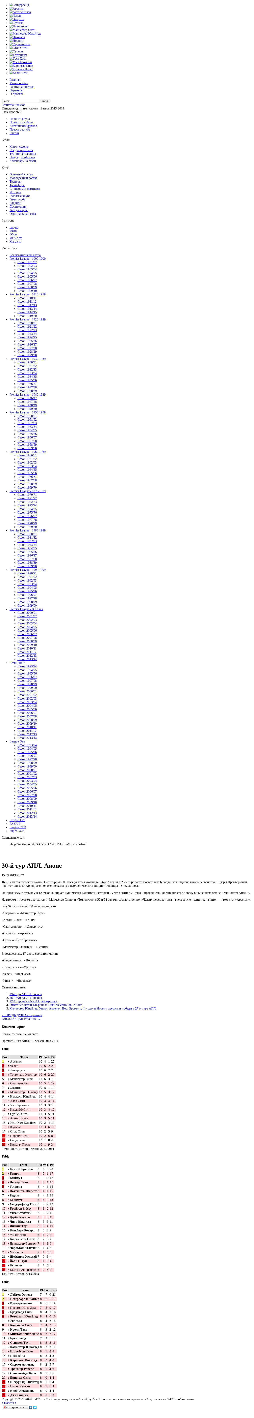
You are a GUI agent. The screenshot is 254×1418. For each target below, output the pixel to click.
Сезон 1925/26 (27, 341)
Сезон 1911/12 (27, 301)
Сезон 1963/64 (27, 466)
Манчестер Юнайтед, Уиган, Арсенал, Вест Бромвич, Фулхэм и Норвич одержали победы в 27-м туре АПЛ (83, 1008)
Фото (13, 230)
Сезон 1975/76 (27, 512)
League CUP (18, 827)
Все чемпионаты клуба (25, 255)
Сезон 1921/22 (27, 326)
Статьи (14, 133)
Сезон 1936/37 (27, 383)
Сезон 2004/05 (27, 627)
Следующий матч (21, 150)
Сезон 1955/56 (27, 434)
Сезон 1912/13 (27, 305)
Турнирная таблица (23, 153)
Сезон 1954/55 (27, 430)
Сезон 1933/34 (27, 373)
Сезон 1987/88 (27, 559)
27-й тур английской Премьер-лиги (33, 1001)
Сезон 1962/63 (27, 462)
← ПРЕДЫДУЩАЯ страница (22, 1015)
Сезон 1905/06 (27, 276)
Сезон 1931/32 (27, 366)
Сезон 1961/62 (27, 459)
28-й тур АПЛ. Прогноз (26, 997)
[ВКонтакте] (31, 1407)
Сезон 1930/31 (27, 362)
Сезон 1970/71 (27, 494)
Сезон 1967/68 (27, 480)
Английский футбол (23, 126)
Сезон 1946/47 (27, 398)
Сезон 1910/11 (27, 298)
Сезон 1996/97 (27, 594)
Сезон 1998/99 (27, 602)
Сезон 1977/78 (27, 519)
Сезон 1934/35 (27, 376)
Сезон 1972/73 (27, 501)
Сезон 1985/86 (27, 552)
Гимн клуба (17, 199)
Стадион (15, 203)
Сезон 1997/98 (27, 598)
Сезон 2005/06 (27, 630)
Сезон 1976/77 (27, 516)
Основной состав (21, 174)
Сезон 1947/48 (27, 401)
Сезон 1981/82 (27, 537)
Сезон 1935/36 (27, 380)
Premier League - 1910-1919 (28, 294)
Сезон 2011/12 (27, 652)
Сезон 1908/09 (27, 287)
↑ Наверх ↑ (9, 1402)
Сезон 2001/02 (27, 616)
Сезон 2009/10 (27, 645)
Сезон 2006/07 (27, 634)
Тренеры (15, 181)
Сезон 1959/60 (27, 448)
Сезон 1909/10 (27, 290)
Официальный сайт (23, 213)
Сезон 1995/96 (27, 591)
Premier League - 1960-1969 (28, 451)
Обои (13, 234)
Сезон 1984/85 (27, 548)
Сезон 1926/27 (27, 344)
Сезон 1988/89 (27, 562)
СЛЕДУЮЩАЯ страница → (21, 1018)
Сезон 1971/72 (27, 498)
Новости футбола (21, 122)
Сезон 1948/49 (27, 405)
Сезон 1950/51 (27, 416)
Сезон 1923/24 (27, 333)
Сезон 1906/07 (27, 280)
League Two (17, 820)
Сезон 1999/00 (27, 605)
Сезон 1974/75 (27, 509)
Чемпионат (17, 662)
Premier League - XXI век (26, 609)
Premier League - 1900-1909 (28, 258)
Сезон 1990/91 (27, 573)
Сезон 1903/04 (27, 269)
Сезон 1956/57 (27, 437)
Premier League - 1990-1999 (28, 569)
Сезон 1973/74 (27, 505)
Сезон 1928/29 (27, 351)
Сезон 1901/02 (27, 262)
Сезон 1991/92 (27, 577)
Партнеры (16, 90)
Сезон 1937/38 (27, 387)
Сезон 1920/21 (27, 323)
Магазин (15, 241)
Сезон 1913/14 (27, 308)
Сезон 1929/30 (27, 355)
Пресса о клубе (20, 129)
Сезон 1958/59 (27, 444)
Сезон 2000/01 (27, 612)
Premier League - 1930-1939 (28, 358)
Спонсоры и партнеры (25, 188)
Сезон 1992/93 (27, 580)
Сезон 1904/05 (27, 273)
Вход (22, 104)
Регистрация (10, 104)
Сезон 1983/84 (27, 544)
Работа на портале (22, 86)
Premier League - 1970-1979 (28, 491)
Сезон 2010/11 (27, 648)
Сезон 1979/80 (27, 526)
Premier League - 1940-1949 (28, 394)
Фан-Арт (16, 238)
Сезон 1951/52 (27, 419)
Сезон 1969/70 (27, 487)
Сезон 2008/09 (27, 641)
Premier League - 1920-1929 (28, 319)
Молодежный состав (24, 178)
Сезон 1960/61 (27, 455)
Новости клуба (20, 118)
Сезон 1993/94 (27, 584)
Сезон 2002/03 (27, 619)
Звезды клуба (19, 210)
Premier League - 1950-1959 (28, 412)
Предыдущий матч (22, 157)
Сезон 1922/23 (27, 330)
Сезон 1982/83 (27, 541)
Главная (15, 79)
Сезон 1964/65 (27, 469)
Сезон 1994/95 (27, 587)
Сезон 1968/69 (27, 484)
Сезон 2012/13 (27, 655)
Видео (14, 227)
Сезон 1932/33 (27, 369)
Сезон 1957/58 (27, 441)
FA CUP (15, 823)
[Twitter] (35, 1407)
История (15, 192)
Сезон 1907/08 (27, 283)
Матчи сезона (19, 146)
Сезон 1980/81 (27, 534)
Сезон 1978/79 (27, 523)
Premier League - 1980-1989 (28, 530)
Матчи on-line (19, 83)
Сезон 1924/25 (27, 337)
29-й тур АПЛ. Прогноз (26, 994)
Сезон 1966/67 (27, 476)
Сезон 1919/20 (27, 315)
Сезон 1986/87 (27, 555)
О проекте (16, 94)
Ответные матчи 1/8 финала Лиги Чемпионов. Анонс (46, 1005)
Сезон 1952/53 (27, 423)
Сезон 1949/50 (27, 408)
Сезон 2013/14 (27, 659)
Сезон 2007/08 (27, 637)
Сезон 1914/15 (27, 312)
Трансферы (17, 185)
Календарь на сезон (23, 161)
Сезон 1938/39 (27, 391)
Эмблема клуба (20, 195)
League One (17, 741)
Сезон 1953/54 (27, 426)
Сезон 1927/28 (27, 348)
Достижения (18, 206)
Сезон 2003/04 (27, 623)
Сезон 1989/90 (27, 566)
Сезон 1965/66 (27, 473)
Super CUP (17, 830)
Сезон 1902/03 (27, 265)
